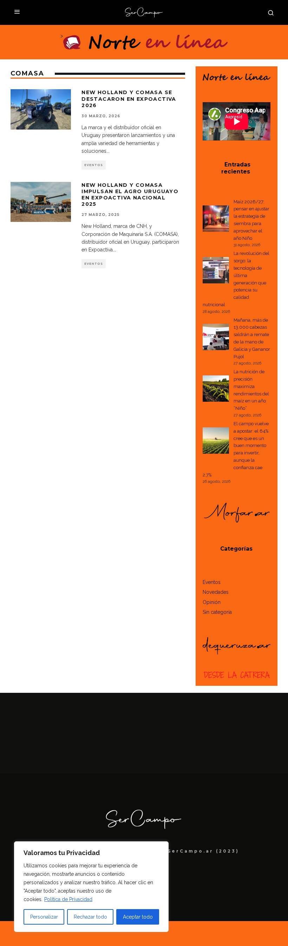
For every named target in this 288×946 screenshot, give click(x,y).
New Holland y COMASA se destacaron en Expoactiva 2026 (128, 98)
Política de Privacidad (68, 899)
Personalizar (44, 917)
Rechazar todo (90, 917)
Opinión (212, 602)
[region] (91, 886)
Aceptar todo (138, 917)
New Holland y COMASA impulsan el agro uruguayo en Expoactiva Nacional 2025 (129, 195)
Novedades (216, 592)
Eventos (93, 165)
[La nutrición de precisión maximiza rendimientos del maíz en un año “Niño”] (216, 389)
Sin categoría (217, 612)
